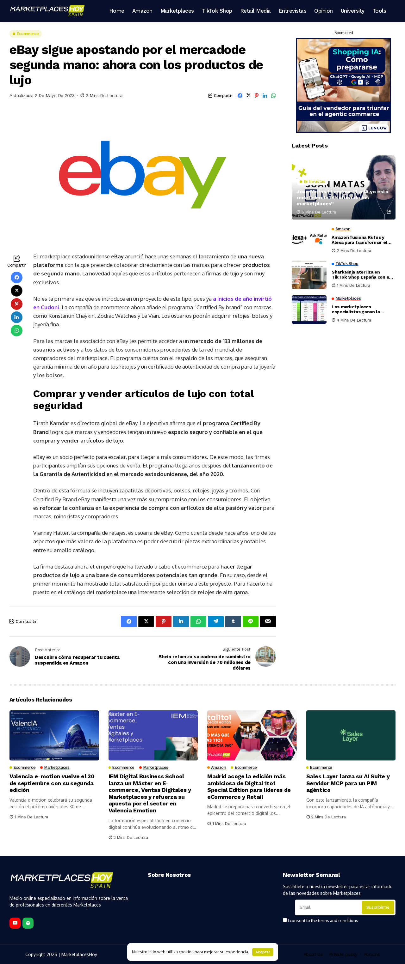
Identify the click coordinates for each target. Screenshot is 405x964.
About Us (313, 954)
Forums (372, 954)
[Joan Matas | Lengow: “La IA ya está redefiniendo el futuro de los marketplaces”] (344, 187)
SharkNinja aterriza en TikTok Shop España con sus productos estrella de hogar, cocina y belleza (363, 274)
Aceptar (262, 952)
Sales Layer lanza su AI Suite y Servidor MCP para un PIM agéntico (348, 783)
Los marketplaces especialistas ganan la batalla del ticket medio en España (361, 309)
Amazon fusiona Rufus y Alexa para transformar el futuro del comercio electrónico (359, 240)
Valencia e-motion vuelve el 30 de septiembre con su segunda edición (51, 783)
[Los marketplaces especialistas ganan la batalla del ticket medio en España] (309, 309)
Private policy (343, 954)
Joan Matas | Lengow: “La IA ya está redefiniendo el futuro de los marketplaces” (342, 198)
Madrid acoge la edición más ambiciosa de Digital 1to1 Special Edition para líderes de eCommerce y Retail (249, 786)
